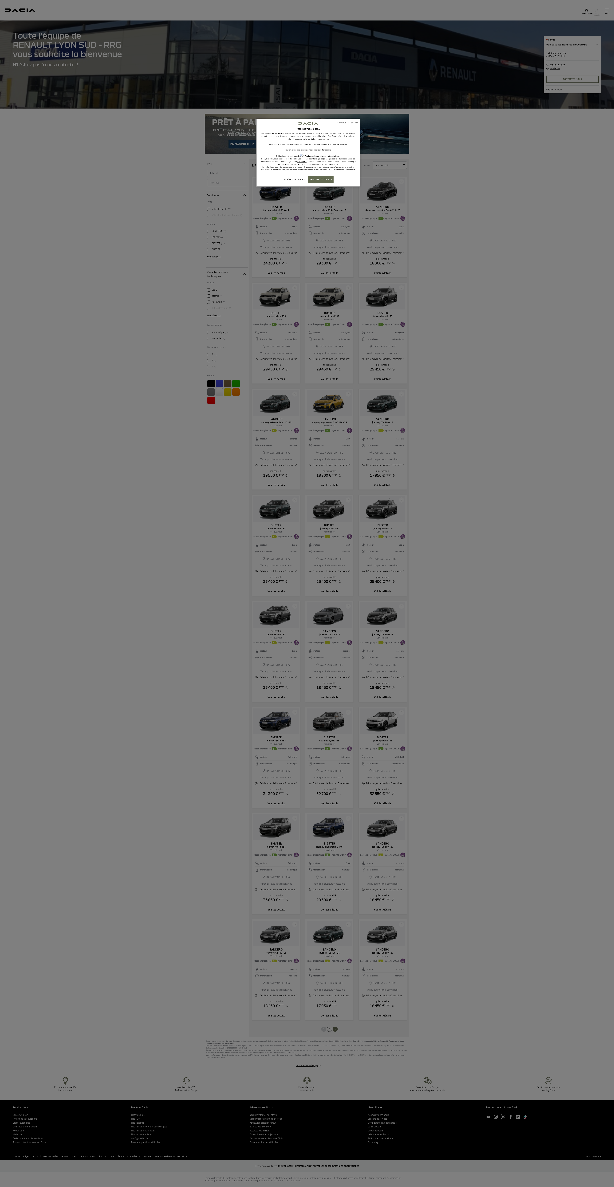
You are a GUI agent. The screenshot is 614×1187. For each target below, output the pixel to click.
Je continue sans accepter (347, 123)
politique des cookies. (322, 150)
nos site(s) (301, 161)
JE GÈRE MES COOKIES (294, 179)
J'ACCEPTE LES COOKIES (321, 179)
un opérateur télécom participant (292, 164)
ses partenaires (278, 133)
